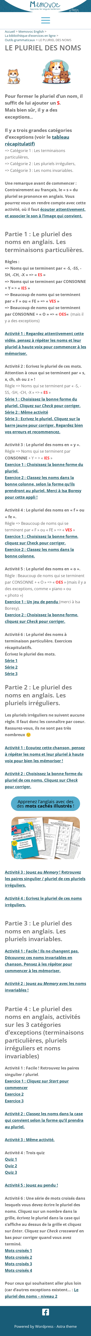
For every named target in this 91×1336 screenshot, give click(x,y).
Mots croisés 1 (18, 1250)
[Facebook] (46, 1312)
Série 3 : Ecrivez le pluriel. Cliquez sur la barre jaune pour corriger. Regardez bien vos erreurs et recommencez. (44, 425)
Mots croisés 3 (18, 1264)
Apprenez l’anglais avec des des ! (45, 804)
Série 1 (11, 660)
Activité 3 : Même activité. (30, 1139)
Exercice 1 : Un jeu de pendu (32, 601)
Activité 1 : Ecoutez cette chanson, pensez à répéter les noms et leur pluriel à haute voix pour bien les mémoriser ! (45, 754)
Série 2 (11, 667)
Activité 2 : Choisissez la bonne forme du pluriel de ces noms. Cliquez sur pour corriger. (44, 780)
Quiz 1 (11, 1159)
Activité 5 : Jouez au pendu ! (31, 1185)
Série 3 (11, 673)
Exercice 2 (14, 1094)
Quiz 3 (11, 1172)
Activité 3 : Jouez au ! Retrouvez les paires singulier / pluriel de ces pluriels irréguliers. (45, 878)
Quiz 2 (11, 1165)
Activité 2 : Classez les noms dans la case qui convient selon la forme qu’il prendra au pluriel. (44, 1120)
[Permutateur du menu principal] (45, 20)
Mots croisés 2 (18, 1257)
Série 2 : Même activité (26, 412)
